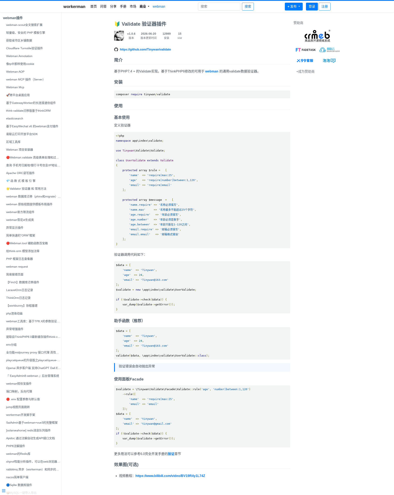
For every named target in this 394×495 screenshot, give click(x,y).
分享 (113, 6)
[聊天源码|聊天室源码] (329, 60)
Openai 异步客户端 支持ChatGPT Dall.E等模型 (33, 368)
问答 (103, 6)
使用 (118, 105)
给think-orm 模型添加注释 (22, 251)
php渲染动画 (14, 313)
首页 (93, 6)
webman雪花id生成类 (20, 219)
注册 (324, 6)
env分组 (11, 344)
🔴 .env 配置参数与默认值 (23, 399)
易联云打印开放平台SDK (22, 134)
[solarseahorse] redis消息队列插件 (28, 430)
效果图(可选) (126, 464)
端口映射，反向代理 (19, 391)
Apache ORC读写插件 (20, 173)
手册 (123, 6)
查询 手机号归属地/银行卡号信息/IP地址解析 (33, 165)
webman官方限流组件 (20, 212)
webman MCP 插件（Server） (25, 79)
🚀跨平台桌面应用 (18, 95)
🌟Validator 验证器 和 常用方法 (26, 188)
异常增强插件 (14, 329)
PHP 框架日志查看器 (19, 258)
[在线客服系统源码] (305, 60)
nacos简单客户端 (17, 477)
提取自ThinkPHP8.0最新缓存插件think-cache (33, 336)
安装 (118, 82)
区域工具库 (13, 141)
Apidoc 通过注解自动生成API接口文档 (30, 438)
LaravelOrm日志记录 (19, 290)
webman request (17, 266)
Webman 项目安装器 (19, 149)
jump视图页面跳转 (18, 407)
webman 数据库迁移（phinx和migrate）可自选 (33, 196)
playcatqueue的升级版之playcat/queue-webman (33, 360)
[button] (144, 6)
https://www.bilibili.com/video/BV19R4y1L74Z (170, 476)
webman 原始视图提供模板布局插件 (29, 204)
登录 (312, 6)
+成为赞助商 (305, 71)
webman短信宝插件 (19, 383)
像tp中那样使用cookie (20, 63)
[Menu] (29, 491)
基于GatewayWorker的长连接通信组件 (31, 102)
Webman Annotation (19, 56)
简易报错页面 (14, 274)
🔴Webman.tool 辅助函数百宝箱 (27, 243)
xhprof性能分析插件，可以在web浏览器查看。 (33, 461)
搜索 (248, 6)
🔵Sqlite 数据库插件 (19, 485)
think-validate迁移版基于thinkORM (28, 110)
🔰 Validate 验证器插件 (140, 24)
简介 (118, 60)
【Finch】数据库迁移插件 (22, 282)
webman (159, 6)
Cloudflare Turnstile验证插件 (24, 48)
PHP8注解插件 (15, 446)
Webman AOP (15, 71)
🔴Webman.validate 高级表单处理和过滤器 (33, 157)
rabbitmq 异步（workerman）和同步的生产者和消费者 (33, 469)
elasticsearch (14, 118)
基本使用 (122, 117)
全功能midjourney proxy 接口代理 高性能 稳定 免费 (33, 352)
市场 (133, 6)
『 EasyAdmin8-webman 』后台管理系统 (32, 375)
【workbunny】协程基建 (22, 305)
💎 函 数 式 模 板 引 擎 (21, 180)
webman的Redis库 (18, 453)
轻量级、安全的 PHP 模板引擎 (25, 32)
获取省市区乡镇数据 (19, 40)
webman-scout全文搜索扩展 (24, 24)
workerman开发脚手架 (20, 414)
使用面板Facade (129, 379)
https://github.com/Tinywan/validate (145, 49)
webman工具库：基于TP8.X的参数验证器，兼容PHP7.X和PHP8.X (33, 321)
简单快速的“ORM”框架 (20, 235)
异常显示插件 (14, 227)
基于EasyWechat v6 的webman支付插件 (32, 126)
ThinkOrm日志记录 (18, 297)
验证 (171, 454)
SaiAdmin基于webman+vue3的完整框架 (32, 422)
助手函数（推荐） (129, 321)
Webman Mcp (15, 87)
